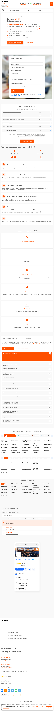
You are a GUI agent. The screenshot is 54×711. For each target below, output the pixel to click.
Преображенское (26, 469)
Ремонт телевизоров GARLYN (15, 641)
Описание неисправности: (17, 76)
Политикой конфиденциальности (39, 518)
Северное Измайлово (36, 469)
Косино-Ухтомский (27, 466)
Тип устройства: (15, 64)
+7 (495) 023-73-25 (24, 3)
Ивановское (4, 466)
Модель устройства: (16, 70)
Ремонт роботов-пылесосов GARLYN (17, 638)
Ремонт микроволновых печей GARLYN (18, 644)
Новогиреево (47, 466)
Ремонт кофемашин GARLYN (15, 635)
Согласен (49, 707)
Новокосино (4, 469)
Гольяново (46, 462)
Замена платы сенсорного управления (10, 130)
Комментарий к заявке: (17, 83)
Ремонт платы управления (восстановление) (11, 115)
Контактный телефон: (16, 58)
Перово (13, 469)
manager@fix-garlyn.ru (6, 667)
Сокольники (4, 472)
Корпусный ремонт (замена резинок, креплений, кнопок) (13, 119)
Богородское (4, 462)
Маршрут (20, 569)
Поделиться (2, 690)
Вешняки (13, 462)
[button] (2, 436)
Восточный (25, 462)
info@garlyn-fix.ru (5, 664)
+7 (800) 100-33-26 (36, 3)
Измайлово (14, 466)
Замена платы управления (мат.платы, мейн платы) (12, 112)
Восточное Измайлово (36, 462)
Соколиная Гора (47, 469)
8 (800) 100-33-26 (5, 660)
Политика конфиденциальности (27, 701)
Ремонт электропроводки (7, 126)
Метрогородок (36, 466)
